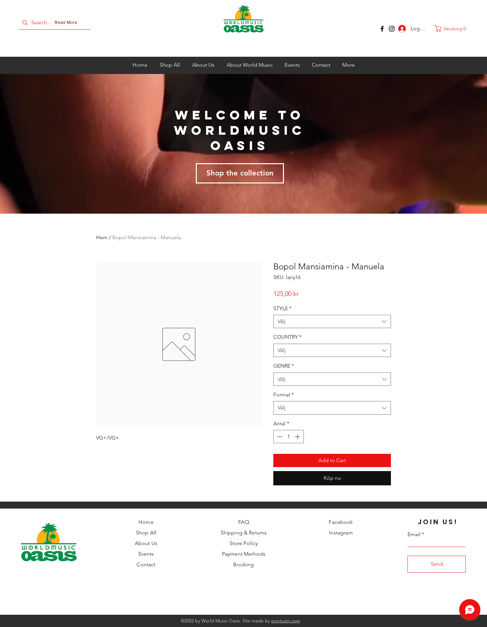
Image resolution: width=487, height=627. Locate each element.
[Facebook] (382, 29)
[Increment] (298, 436)
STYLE (282, 308)
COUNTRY (287, 337)
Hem (102, 237)
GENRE (283, 366)
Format (283, 394)
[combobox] (332, 321)
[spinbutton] (289, 436)
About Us (146, 543)
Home (146, 522)
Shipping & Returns (244, 532)
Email (413, 534)
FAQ (243, 522)
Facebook (341, 522)
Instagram (340, 532)
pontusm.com (285, 621)
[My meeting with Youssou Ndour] (392, 29)
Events (146, 554)
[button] (67, 23)
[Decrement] (279, 436)
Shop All (146, 532)
